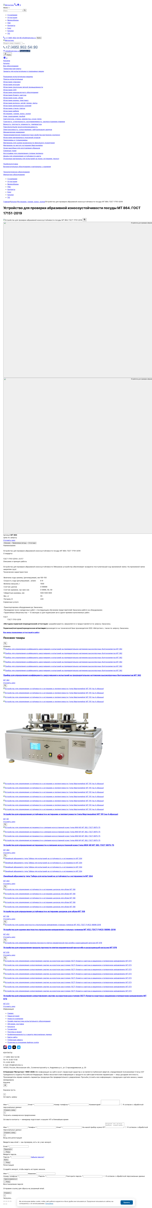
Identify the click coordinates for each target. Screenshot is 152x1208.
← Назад (7, 1152)
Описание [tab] (7, 543)
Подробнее (49, 1203)
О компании (12, 15)
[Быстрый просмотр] (5, 643)
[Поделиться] (8, 1201)
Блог (9, 28)
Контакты (11, 25)
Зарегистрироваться (10, 1179)
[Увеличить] (85, 219)
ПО (8, 33)
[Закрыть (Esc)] (10, 1201)
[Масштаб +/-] (4, 1201)
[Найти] (24, 10)
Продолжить (8, 1149)
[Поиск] (24, 43)
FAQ (9, 23)
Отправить (7, 1193)
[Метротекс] (8, 40)
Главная (6, 202)
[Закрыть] (5, 1085)
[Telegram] (18, 1047)
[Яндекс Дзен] (14, 1047)
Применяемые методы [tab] (19, 543)
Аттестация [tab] (32, 543)
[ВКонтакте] (9, 1047)
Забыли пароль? (37, 1157)
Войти (39, 38)
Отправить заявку (9, 1110)
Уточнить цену (9, 540)
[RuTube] (5, 1047)
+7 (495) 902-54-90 (13, 38)
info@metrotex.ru (29, 38)
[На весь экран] (6, 1201)
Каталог (10, 31)
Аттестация (12, 17)
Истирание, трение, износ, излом (31, 202)
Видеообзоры (13, 20)
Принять (126, 1202)
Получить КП (25, 51)
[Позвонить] (15, 5)
